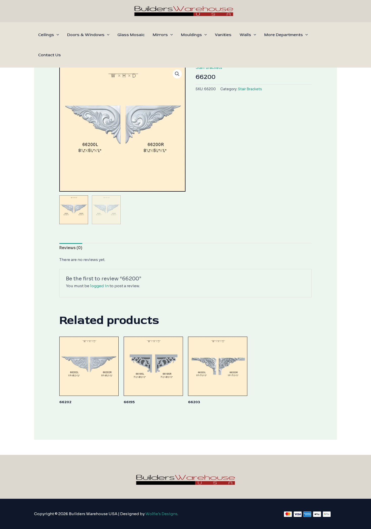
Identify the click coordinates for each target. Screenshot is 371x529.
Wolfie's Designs (161, 513)
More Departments (283, 34)
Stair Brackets (250, 89)
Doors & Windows (85, 34)
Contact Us (49, 54)
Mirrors (160, 34)
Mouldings (191, 34)
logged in (99, 285)
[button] (56, 35)
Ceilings (46, 34)
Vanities (223, 34)
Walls (245, 34)
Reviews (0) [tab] (70, 247)
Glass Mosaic (131, 34)
